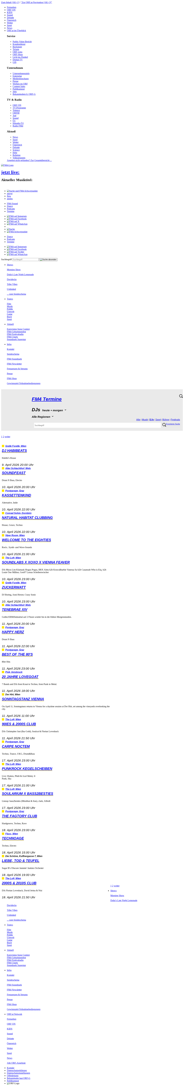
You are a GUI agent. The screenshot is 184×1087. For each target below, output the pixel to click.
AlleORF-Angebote (16, 1063)
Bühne (165, 419)
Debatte (10, 17)
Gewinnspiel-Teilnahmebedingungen (23, 383)
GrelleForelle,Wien (15, 446)
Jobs (15, 91)
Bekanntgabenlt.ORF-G (24, 94)
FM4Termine (47, 399)
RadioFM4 (18, 126)
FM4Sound (12, 203)
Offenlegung (12, 1075)
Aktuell (10, 324)
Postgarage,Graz (14, 491)
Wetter (10, 23)
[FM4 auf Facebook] (17, 219)
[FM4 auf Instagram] (17, 216)
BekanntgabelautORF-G (18, 1078)
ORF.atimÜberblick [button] (16, 30)
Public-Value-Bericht (22, 41)
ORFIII (16, 113)
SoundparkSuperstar (16, 339)
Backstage (17, 47)
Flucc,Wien (11, 834)
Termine (10, 211)
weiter (7, 436)
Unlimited (11, 289)
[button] (22, 191)
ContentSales (19, 86)
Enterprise (17, 76)
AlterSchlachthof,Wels (18, 468)
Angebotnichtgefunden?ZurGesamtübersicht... (29, 160)
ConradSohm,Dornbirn (18, 513)
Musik (10, 306)
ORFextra (17, 52)
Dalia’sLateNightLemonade (20, 274)
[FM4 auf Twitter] (15, 252)
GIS (14, 62)
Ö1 (14, 120)
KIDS (9, 12)
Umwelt (10, 311)
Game (9, 314)
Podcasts (11, 208)
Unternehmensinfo (21, 73)
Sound (10, 15)
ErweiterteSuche (173, 424)
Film (9, 304)
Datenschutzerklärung (17, 1070)
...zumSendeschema (16, 294)
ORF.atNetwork (14, 1014)
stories (10, 198)
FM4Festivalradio (15, 334)
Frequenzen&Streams (17, 368)
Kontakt (10, 349)
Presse (15, 81)
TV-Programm (19, 108)
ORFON (11, 10)
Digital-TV (18, 59)
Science (16, 150)
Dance (10, 206)
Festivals (175, 419)
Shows (10, 264)
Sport (9, 25)
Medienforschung (21, 78)
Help (15, 152)
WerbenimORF (20, 84)
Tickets (16, 49)
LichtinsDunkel (20, 57)
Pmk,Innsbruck (13, 672)
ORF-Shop (18, 54)
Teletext (16, 110)
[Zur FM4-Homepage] (7, 165)
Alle (138, 419)
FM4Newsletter (14, 364)
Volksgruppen (19, 158)
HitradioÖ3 (18, 123)
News (9, 28)
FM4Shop (12, 378)
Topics (10, 299)
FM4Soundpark (14, 359)
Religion (16, 155)
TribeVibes (12, 284)
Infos (9, 344)
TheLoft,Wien (13, 558)
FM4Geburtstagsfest (16, 331)
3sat (14, 115)
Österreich (11, 20)
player (10, 193)
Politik (10, 309)
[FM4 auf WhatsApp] (17, 224)
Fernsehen (11, 7)
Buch (9, 316)
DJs (152, 419)
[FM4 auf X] (13, 221)
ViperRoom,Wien (15, 535)
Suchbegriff (6, 259)
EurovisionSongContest (18, 329)
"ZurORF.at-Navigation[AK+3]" (36, 2)
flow (9, 196)
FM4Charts (12, 337)
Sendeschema (13, 354)
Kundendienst (19, 44)
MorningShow (14, 269)
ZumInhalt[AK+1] (10, 2)
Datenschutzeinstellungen (18, 1073)
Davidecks (12, 279)
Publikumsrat (19, 89)
